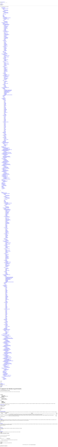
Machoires (5, 70)
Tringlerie (5, 60)
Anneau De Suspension (6, 55)
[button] (2, 411)
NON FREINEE (6, 148)
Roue (3, 80)
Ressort (5, 57)
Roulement (4, 84)
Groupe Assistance (6, 37)
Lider (4, 133)
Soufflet (5, 29)
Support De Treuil (5, 18)
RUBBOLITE (5, 112)
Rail (3, 15)
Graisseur (7, 213)
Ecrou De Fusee (6, 76)
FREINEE (5, 163)
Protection (5, 48)
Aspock (5, 116)
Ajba (4, 100)
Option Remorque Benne (7, 341)
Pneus (5, 82)
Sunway (5, 136)
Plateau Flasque (6, 71)
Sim (4, 113)
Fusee (5, 77)
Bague (5, 25)
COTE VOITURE (5, 333)
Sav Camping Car (3, 184)
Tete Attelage (4, 46)
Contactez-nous (3, 402)
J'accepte (4, 405)
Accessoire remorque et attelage (6, 193)
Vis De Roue (7, 266)
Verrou (6, 226)
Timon (3, 51)
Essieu (3, 61)
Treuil (5, 205)
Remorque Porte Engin (5, 176)
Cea (4, 101)
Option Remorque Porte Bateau (7, 352)
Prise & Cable (4, 137)
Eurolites (5, 103)
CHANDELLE (6, 144)
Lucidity (5, 108)
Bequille (5, 196)
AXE (4, 89)
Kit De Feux (4, 132)
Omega (3, 143)
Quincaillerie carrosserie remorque (5, 87)
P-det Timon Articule (6, 216)
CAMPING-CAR (5, 374)
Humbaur (5, 105)
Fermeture (4, 88)
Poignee (5, 43)
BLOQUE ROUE (6, 12)
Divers (5, 102)
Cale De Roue (4, 11)
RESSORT (5, 93)
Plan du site (3, 396)
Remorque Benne (5, 159)
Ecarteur (5, 67)
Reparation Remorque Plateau (6, 168)
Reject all (1, 433)
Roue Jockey (4, 40)
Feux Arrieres (4, 99)
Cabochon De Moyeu (8, 263)
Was (4, 130)
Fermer (1, 443)
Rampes (5, 201)
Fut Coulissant (5, 27)
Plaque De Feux (6, 322)
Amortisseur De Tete (6, 31)
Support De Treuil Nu (8, 204)
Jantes (6, 269)
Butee (5, 56)
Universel (5, 134)
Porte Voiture (3, 187)
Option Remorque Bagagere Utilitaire (7, 152)
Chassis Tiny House (5, 364)
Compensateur (5, 26)
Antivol (4, 8)
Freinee (5, 47)
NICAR (5, 107)
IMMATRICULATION (6, 334)
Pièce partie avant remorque (4, 22)
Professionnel (5, 328)
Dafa (4, 123)
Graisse (5, 86)
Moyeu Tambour (5, 75)
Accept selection (4, 433)
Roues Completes (6, 83)
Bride (6, 331)
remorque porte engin (5, 354)
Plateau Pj (3, 188)
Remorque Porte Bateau (5, 154)
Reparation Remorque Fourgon (6, 174)
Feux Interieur (5, 319)
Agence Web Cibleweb (33, 444)
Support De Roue (6, 202)
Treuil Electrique (7, 207)
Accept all (8, 433)
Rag (4, 39)
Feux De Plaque (4, 115)
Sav (4, 20)
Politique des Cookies (4, 398)
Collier (5, 42)
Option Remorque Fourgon (6, 173)
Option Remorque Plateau (5, 167)
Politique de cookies (2, 404)
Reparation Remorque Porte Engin (8, 357)
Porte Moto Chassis (5, 358)
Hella (4, 118)
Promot (5, 110)
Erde (4, 135)
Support (5, 45)
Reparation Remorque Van (6, 170)
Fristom (5, 104)
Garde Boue (5, 74)
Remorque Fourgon (4, 171)
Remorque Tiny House (5, 175)
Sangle (3, 16)
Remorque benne (3, 158)
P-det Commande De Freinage (6, 24)
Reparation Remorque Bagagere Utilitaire (8, 338)
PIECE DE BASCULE (6, 92)
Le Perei (5, 126)
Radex (5, 111)
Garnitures (5, 69)
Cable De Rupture (7, 211)
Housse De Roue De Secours (7, 17)
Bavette (5, 73)
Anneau (5, 208)
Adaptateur (7, 325)
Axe (6, 217)
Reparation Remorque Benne (6, 161)
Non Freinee (5, 53)
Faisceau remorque (6, 139)
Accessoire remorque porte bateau (5, 142)
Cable (5, 58)
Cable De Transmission (6, 34)
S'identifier (1, 383)
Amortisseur (4, 54)
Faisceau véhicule (3, 180)
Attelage (2, 182)
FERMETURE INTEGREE (9, 278)
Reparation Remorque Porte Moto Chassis (7, 149)
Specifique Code (4, 181)
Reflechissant (4, 141)
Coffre (3, 13)
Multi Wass (5, 109)
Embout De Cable (6, 59)
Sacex (5, 121)
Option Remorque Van (6, 366)
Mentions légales (3, 395)
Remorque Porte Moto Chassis (6, 147)
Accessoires (5, 41)
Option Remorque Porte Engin (7, 356)
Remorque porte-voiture (4, 162)
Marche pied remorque (4, 185)
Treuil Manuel (5, 21)
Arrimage (5, 275)
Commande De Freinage (5, 23)
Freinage (4, 66)
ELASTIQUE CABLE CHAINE (7, 90)
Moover (5, 64)
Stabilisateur (5, 50)
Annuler (1, 432)
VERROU (7, 281)
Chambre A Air (6, 81)
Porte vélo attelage (4, 183)
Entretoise (5, 36)
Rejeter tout (2, 405)
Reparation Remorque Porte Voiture (7, 164)
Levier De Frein (6, 28)
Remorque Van (4, 169)
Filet (3, 14)
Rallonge (5, 140)
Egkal (5, 124)
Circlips (5, 85)
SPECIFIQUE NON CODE (7, 376)
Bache (3, 9)
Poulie (5, 19)
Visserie (5, 30)
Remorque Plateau (5, 157)
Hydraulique (4, 95)
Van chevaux (4, 365)
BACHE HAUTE (6, 10)
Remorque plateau (3, 165)
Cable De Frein (6, 373)
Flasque (5, 68)
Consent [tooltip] (1, 407)
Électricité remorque (4, 98)
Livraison (3, 401)
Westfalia (5, 114)
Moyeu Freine (5, 78)
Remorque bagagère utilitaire (6, 335)
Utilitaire (4, 377)
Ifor (4, 106)
